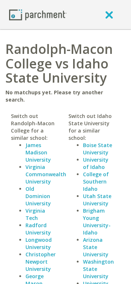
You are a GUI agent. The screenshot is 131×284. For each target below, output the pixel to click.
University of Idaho (95, 163)
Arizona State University (95, 247)
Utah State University (97, 200)
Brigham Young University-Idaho (97, 221)
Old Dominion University (38, 196)
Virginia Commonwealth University (45, 174)
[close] (109, 14)
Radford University (38, 229)
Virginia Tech (35, 214)
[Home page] (38, 14)
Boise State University (97, 149)
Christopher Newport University (40, 261)
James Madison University (38, 152)
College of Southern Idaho (96, 181)
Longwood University (38, 243)
